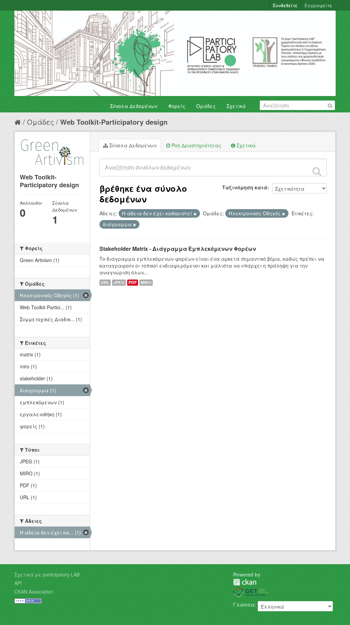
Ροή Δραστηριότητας (195, 145)
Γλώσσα (243, 604)
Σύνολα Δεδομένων (133, 106)
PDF (133, 282)
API (18, 583)
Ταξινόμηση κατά (244, 187)
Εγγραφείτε (318, 5)
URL (105, 282)
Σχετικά (236, 106)
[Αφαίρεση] (195, 213)
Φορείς (176, 106)
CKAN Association (33, 591)
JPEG (118, 282)
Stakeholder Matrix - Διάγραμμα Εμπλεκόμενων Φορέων (177, 249)
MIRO (146, 282)
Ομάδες (206, 106)
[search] (317, 171)
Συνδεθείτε (285, 5)
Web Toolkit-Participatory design (113, 122)
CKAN (244, 582)
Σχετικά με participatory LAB (47, 574)
